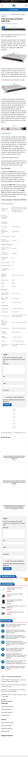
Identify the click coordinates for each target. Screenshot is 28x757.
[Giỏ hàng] (26, 5)
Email (4, 383)
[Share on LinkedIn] (14, 427)
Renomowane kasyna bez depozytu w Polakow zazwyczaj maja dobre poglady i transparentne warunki (16, 637)
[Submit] (26, 579)
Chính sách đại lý (5, 715)
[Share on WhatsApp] (14, 410)
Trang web (6, 390)
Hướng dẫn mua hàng (6, 712)
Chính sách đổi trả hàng (7, 706)
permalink (23, 432)
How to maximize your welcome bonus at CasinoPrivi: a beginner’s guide (16, 625)
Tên (4, 376)
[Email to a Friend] (14, 420)
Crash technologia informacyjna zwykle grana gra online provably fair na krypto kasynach (15, 668)
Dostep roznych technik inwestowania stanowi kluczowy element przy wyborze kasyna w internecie (16, 631)
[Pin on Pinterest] (14, 424)
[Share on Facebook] (14, 413)
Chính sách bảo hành (6, 709)
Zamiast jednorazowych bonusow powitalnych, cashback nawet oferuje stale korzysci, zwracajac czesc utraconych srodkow (16, 643)
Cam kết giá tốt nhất (6, 0)
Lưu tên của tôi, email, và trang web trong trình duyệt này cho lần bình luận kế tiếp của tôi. (14, 399)
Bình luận (6, 363)
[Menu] (2, 5)
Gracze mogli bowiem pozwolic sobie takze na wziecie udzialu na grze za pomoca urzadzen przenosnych (15, 650)
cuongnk (15, 23)
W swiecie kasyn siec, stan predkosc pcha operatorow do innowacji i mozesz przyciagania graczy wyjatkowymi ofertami (16, 662)
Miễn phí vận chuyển (16, 0)
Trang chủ (3, 14)
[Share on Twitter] (14, 417)
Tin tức (9, 14)
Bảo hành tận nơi (14, 2)
